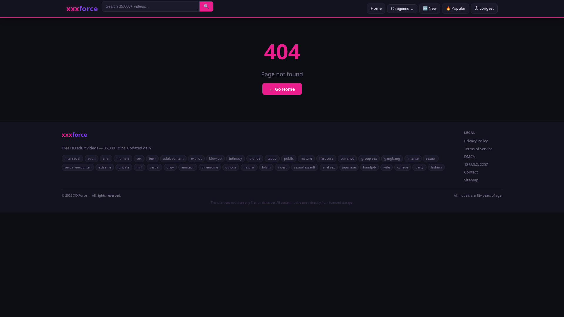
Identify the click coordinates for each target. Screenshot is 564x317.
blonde (254, 158)
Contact (471, 172)
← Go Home (282, 89)
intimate (123, 158)
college (402, 167)
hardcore (326, 158)
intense (413, 158)
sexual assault (304, 167)
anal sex (329, 167)
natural (249, 167)
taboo (272, 158)
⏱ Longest (484, 8)
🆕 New (430, 8)
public (288, 158)
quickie (230, 167)
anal (106, 158)
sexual (431, 158)
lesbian (436, 167)
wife (386, 167)
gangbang (392, 158)
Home (376, 8)
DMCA (469, 156)
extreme (104, 167)
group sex (369, 158)
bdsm (266, 167)
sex (139, 158)
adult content (173, 158)
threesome (210, 167)
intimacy (235, 158)
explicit (196, 158)
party (419, 167)
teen (152, 158)
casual (154, 167)
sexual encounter (78, 167)
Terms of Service (478, 148)
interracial (72, 158)
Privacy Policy (476, 141)
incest (282, 167)
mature (306, 158)
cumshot (347, 158)
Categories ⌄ (402, 8)
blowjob (215, 158)
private (123, 167)
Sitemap (471, 180)
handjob (369, 167)
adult (91, 158)
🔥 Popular (455, 8)
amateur (187, 167)
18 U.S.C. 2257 (476, 164)
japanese (349, 167)
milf (139, 167)
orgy (170, 167)
